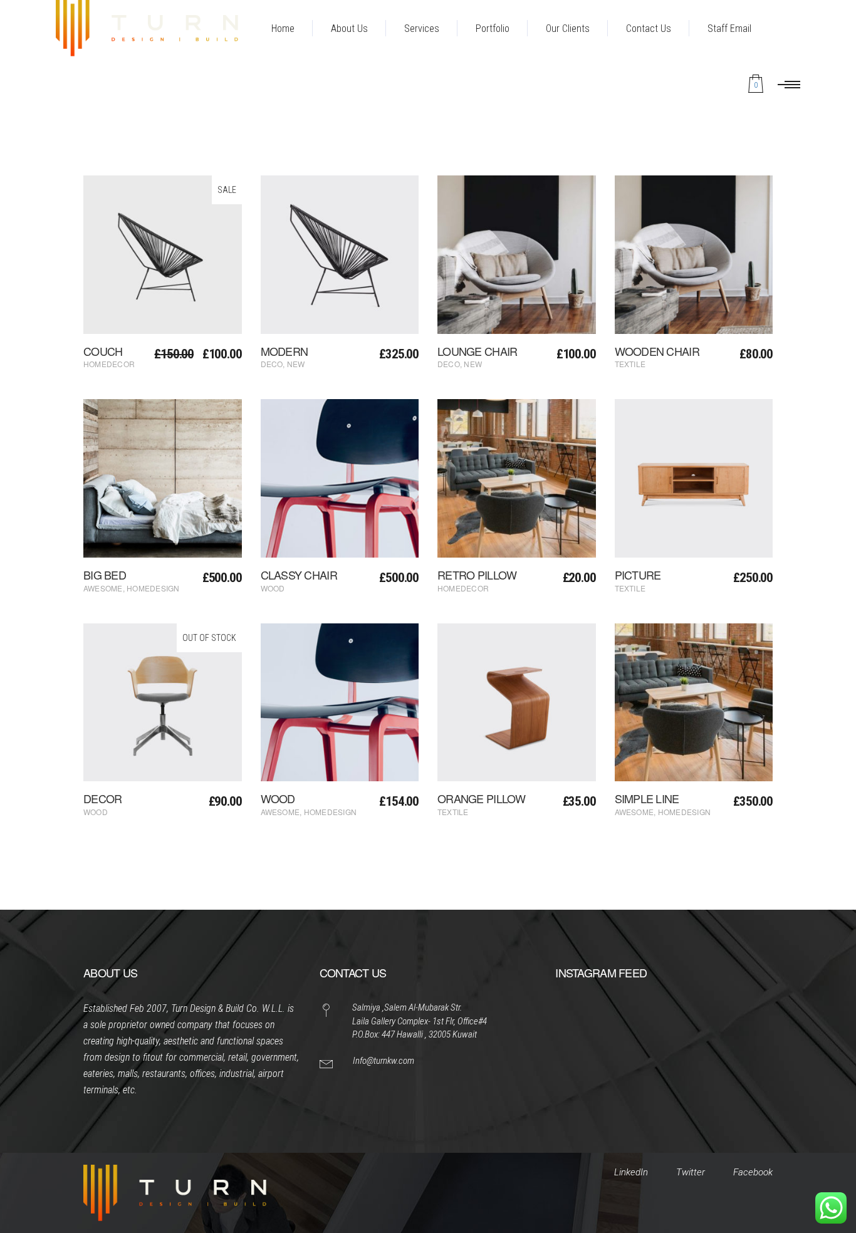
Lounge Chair (477, 351)
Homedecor (109, 363)
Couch (102, 351)
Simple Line (647, 798)
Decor (102, 798)
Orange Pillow (481, 798)
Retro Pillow (476, 574)
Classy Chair (299, 574)
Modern (284, 351)
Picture (638, 574)
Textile (630, 363)
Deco (272, 363)
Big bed (104, 574)
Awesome (103, 588)
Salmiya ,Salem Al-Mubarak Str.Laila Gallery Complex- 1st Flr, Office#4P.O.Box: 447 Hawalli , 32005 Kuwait (419, 1021)
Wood (273, 588)
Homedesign (153, 588)
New (296, 363)
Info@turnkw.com (383, 1060)
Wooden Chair (657, 351)
